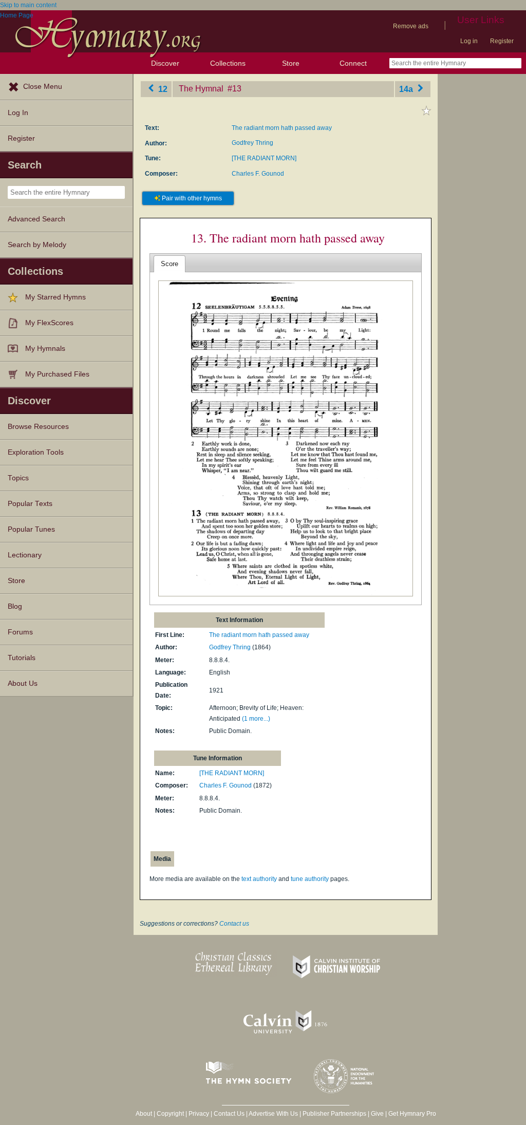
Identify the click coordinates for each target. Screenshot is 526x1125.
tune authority (310, 879)
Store (290, 63)
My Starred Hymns (55, 297)
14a (407, 88)
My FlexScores (49, 323)
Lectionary (25, 555)
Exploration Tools (36, 452)
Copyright (170, 1113)
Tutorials (21, 658)
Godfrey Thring (252, 142)
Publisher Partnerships (334, 1113)
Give (377, 1113)
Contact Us (229, 1113)
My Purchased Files (57, 374)
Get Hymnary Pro (412, 1113)
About (144, 1113)
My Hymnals (45, 348)
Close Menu (42, 86)
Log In (18, 113)
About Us (22, 683)
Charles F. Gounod (258, 173)
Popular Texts (30, 504)
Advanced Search (36, 219)
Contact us (234, 923)
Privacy (199, 1113)
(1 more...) (256, 718)
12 (161, 88)
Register (502, 41)
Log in (469, 41)
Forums (20, 632)
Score (169, 264)
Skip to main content (28, 5)
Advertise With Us (273, 1113)
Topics (18, 478)
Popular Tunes (31, 529)
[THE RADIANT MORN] (264, 158)
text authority (259, 879)
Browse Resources (38, 426)
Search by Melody (37, 245)
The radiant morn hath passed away (282, 128)
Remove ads (410, 26)
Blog (15, 606)
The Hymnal (202, 88)
